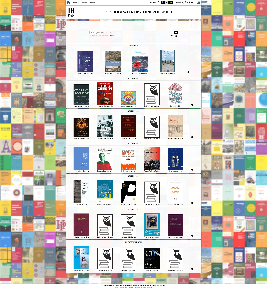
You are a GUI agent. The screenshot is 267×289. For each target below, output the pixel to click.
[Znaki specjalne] (176, 36)
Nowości (76, 2)
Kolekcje (111, 36)
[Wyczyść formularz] (171, 36)
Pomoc (92, 2)
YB (167, 2)
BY (171, 2)
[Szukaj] (176, 32)
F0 (183, 2)
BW (162, 2)
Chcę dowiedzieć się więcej (124, 287)
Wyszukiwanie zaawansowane (98, 36)
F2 (191, 2)
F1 (186, 2)
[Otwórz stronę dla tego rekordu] (85, 62)
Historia (84, 2)
